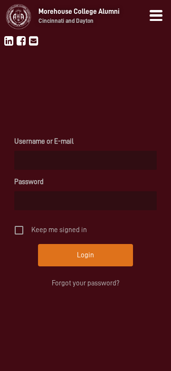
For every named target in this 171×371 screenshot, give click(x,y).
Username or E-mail (44, 141)
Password (29, 182)
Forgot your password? (85, 283)
